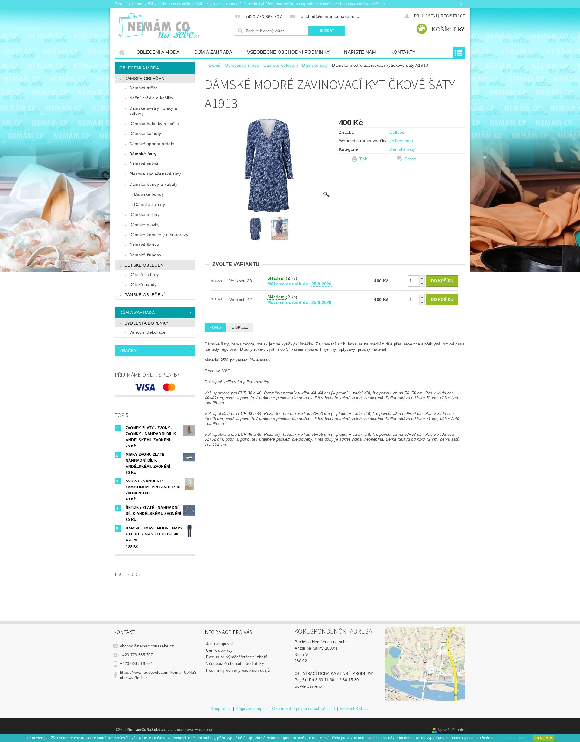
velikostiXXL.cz (354, 709)
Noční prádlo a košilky (151, 97)
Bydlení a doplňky (146, 323)
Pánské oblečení (144, 294)
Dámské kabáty (149, 204)
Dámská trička (143, 87)
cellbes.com (401, 140)
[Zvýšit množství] (422, 278)
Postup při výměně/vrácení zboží (236, 657)
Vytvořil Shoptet (451, 730)
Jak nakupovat (219, 643)
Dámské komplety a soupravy (158, 234)
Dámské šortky (144, 245)
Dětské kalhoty (144, 274)
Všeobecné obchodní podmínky (288, 52)
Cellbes (396, 132)
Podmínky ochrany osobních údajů (238, 670)
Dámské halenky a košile (154, 123)
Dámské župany (145, 254)
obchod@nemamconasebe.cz (147, 646)
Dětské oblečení (144, 265)
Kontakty (403, 52)
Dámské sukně (144, 164)
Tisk (363, 158)
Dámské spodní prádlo (151, 143)
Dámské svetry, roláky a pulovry (153, 111)
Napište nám (360, 52)
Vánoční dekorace (147, 332)
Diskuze (240, 327)
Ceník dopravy (219, 650)
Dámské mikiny (144, 214)
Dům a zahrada (213, 52)
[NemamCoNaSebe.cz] (159, 26)
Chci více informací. (513, 738)
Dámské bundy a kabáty (153, 184)
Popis (215, 327)
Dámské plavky (144, 224)
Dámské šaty (143, 153)
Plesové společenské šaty (155, 174)
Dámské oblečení (145, 78)
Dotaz (410, 158)
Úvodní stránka (122, 52)
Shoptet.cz (221, 709)
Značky (128, 350)
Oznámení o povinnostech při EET (304, 709)
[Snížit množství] (422, 284)
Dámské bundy (149, 194)
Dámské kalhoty (145, 133)
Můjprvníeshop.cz (251, 709)
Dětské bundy (143, 284)
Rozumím (544, 738)
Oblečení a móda (158, 52)
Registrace (453, 16)
